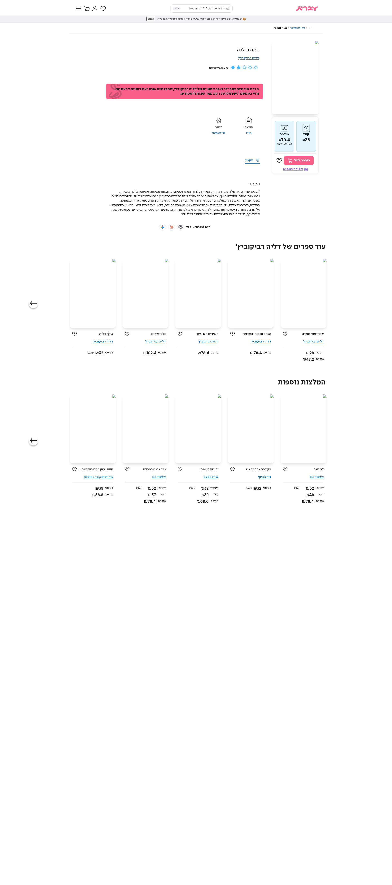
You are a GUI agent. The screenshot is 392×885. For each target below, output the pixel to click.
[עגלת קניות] (86, 8)
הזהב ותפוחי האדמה (257, 334)
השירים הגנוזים (207, 334)
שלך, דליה (106, 334)
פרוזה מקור (297, 28)
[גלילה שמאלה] (33, 303)
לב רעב (319, 469)
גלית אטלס (211, 477)
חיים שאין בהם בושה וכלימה (96, 469)
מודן (249, 133)
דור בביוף (264, 477)
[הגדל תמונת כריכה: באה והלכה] (295, 77)
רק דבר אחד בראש (258, 469)
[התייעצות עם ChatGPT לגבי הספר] (180, 227)
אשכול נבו (317, 477)
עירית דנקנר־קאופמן (98, 477)
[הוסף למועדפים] (279, 160)
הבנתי (150, 19)
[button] (78, 8)
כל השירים (158, 334)
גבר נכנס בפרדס (154, 469)
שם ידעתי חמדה (313, 334)
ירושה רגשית (209, 469)
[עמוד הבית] (311, 27)
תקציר (249, 160)
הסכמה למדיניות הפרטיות (171, 19)
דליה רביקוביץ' (248, 58)
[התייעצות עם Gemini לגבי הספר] (162, 227)
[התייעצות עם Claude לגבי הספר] (171, 227)
